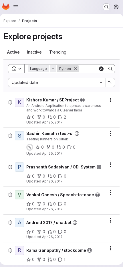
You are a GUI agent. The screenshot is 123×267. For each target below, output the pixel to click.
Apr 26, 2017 (52, 181)
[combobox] (57, 82)
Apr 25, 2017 (52, 122)
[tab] (13, 52)
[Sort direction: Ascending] (110, 82)
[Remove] (75, 68)
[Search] (110, 68)
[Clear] (101, 68)
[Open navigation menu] (15, 6)
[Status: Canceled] (29, 147)
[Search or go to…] (106, 6)
